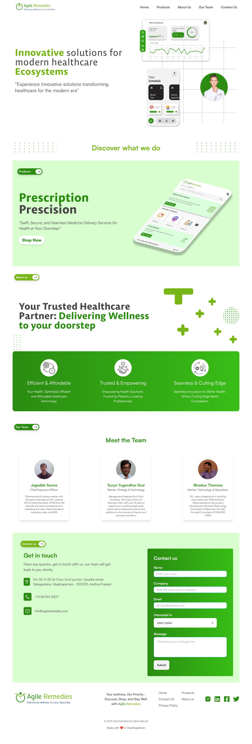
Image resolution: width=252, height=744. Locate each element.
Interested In (163, 615)
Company (161, 583)
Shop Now (32, 240)
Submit (161, 665)
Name (158, 568)
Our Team (206, 7)
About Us (184, 7)
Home (144, 7)
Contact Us (229, 7)
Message (160, 634)
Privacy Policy (168, 705)
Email (158, 599)
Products (163, 7)
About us (188, 699)
